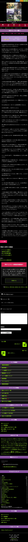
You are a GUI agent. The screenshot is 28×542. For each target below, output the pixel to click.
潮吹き (15, 447)
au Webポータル (5, 490)
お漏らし (6, 440)
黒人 (9, 454)
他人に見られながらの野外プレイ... (10, 466)
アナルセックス (23, 440)
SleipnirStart (4, 501)
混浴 (4, 447)
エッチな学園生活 (6, 502)
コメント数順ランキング (7, 375)
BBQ (2, 438)
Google (3, 477)
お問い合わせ (4, 431)
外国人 (17, 443)
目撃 (23, 447)
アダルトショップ (11, 440)
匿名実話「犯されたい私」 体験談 (9, 497)
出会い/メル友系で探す (6, 415)
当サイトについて (5, 423)
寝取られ (13, 445)
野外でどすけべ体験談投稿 (5, 260)
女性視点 (16, 287)
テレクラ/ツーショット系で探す (8, 410)
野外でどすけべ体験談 (6, 401)
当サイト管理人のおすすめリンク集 (8, 427)
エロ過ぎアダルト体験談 (7, 483)
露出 (15, 452)
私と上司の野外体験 (6, 253)
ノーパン (19, 442)
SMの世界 (4, 494)
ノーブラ (23, 442)
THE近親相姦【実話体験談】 (8, 489)
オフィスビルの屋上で (7, 255)
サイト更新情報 (4, 425)
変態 (11, 287)
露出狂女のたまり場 (6, 479)
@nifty (3, 498)
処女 (13, 443)
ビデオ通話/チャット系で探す (8, 407)
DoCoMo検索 (5, 482)
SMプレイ (23, 287)
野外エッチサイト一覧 (6, 390)
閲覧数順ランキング (6, 373)
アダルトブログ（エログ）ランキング (10, 486)
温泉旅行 (10, 447)
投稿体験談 (4, 378)
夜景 (21, 443)
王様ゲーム (19, 447)
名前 (14, 327)
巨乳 (18, 445)
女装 (9, 445)
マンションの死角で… (7, 249)
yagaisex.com (14, 538)
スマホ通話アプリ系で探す (7, 413)
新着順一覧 (5, 395)
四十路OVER (4, 496)
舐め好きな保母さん (6, 251)
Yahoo (3, 478)
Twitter (3, 493)
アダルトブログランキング (6, 530)
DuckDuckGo (5, 492)
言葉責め (16, 449)
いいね (3, 241)
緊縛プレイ (9, 449)
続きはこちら (3, 504)
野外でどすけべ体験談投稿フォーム (15, 37)
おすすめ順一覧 (5, 393)
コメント (2, 312)
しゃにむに (4, 485)
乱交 (19, 287)
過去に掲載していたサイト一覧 (7, 429)
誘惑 (21, 449)
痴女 (13, 287)
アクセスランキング (5, 520)
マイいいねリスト (5, 381)
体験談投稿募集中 (6, 364)
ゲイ (10, 442)
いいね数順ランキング (6, 370)
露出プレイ (22, 452)
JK (9, 438)
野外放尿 (7, 452)
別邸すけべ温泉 (5, 487)
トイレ (14, 442)
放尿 (22, 445)
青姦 (26, 287)
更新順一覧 (5, 398)
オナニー (5, 442)
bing (3, 481)
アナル (18, 440)
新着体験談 (5, 367)
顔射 (6, 454)
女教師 (6, 445)
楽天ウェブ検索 (5, 500)
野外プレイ (7, 287)
